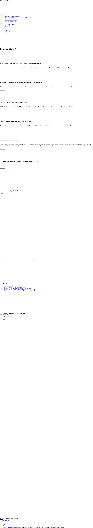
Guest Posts (7, 31)
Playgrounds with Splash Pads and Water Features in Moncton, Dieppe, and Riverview (22, 17)
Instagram (4, 524)
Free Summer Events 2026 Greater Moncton (11, 286)
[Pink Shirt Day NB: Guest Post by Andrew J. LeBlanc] (4, 99)
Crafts (6, 28)
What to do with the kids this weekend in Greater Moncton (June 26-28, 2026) (18, 288)
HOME (1, 519)
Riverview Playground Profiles (11, 20)
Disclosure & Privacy (7, 316)
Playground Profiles (6, 15)
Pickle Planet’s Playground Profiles (12, 16)
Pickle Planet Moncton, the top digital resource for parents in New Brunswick (18, 317)
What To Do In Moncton (7, 23)
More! (6, 32)
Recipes (6, 29)
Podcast (4, 22)
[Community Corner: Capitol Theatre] (4, 137)
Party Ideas (7, 30)
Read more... (2, 69)
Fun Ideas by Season (9, 26)
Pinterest (4, 525)
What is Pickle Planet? (7, 34)
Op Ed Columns (6, 33)
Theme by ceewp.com (35, 527)
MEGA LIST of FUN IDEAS (11, 24)
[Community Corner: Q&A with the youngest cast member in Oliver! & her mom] (4, 79)
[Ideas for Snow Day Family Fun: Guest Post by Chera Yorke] (4, 118)
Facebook (4, 523)
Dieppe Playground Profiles (10, 21)
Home (4, 14)
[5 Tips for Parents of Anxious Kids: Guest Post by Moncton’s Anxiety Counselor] (4, 60)
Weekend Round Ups (9, 25)
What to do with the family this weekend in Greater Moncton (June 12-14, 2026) (19, 290)
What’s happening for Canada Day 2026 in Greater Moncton (15, 287)
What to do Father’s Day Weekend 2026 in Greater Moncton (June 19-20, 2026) (19, 289)
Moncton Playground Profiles (11, 18)
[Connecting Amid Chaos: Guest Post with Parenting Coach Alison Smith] (4, 158)
